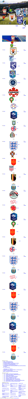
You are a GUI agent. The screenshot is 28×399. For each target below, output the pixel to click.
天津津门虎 (17, 74)
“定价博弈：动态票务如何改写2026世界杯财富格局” (11, 373)
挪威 (17, 128)
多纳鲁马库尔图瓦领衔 (13, 388)
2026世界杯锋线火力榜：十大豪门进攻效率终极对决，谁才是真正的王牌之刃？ (12, 369)
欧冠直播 (17, 3)
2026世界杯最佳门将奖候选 (5, 388)
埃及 (18, 194)
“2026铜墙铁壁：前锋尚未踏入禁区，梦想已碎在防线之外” (12, 378)
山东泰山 (18, 51)
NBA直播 (11, 3)
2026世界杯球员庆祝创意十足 (5, 394)
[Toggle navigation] (24, 1)
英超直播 (7, 3)
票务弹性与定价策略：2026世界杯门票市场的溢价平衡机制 (12, 381)
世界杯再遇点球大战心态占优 (13, 386)
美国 (15, 168)
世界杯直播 (4, 3)
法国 (17, 114)
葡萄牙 (16, 154)
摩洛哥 (17, 224)
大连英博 (15, 58)
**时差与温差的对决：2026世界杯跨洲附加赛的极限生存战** (10, 364)
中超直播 (14, 3)
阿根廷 (18, 186)
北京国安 (14, 45)
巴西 (17, 122)
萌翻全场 (20, 396)
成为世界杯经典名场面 (13, 394)
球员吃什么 (3, 391)
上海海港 (15, 42)
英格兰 (19, 144)
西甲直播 (23, 3)
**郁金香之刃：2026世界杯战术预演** (8, 370)
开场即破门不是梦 (21, 383)
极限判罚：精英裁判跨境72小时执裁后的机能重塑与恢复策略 (10, 371)
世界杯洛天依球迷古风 (13, 393)
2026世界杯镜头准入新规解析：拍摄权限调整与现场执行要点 (12, 374)
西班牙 (18, 161)
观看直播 (10, 23)
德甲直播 (20, 3)
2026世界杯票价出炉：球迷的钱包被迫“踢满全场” (11, 376)
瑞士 (16, 201)
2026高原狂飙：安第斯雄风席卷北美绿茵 (8, 362)
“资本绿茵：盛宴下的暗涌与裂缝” (9, 375)
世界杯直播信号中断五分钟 (22, 393)
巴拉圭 (17, 106)
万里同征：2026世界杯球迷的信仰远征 (8, 361)
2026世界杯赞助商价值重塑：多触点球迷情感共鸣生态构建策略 (11, 363)
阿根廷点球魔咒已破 (4, 386)
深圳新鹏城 (18, 82)
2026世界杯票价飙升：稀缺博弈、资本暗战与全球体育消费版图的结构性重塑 (14, 380)
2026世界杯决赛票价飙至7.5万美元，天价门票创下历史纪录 (12, 379)
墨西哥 (16, 134)
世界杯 (4, 39)
